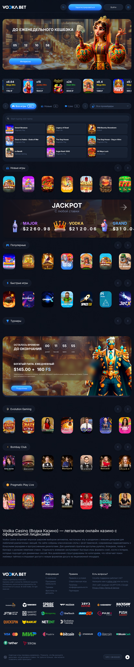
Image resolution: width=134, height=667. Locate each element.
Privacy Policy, (98, 588)
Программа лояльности (51, 582)
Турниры (49, 587)
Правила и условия (77, 578)
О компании (51, 578)
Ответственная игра (78, 581)
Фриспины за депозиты (51, 591)
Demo (9, 194)
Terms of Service (112, 588)
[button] (6, 106)
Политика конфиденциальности (78, 586)
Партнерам (74, 590)
